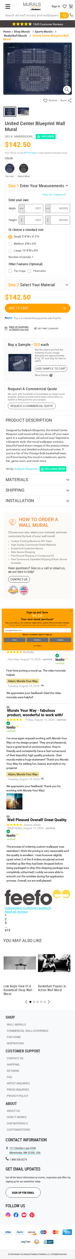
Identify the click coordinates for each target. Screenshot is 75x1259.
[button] (26, 1002)
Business (37, 640)
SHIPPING (13, 1064)
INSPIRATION (15, 1043)
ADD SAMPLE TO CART (51, 368)
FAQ (9, 1077)
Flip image (19, 271)
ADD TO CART (18, 308)
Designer (60, 640)
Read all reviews (16, 912)
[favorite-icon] (64, 6)
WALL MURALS (16, 1024)
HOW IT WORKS (16, 1117)
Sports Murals (44, 31)
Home (15, 640)
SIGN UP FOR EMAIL (23, 1193)
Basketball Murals (15, 35)
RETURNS (13, 1070)
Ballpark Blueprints (26, 468)
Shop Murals (22, 31)
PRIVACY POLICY (17, 1095)
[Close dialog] (70, 611)
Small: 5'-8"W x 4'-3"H (26, 236)
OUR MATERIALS (17, 1123)
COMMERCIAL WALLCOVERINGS (27, 1030)
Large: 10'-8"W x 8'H (26, 250)
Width (12, 208)
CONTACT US (18, 579)
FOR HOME (14, 1037)
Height (13, 220)
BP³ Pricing (29, 152)
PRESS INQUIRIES (18, 1089)
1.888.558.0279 (18, 1159)
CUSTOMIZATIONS (18, 1129)
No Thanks (37, 646)
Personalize (39, 271)
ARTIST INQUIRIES (18, 1083)
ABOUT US (13, 1110)
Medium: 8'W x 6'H (25, 243)
